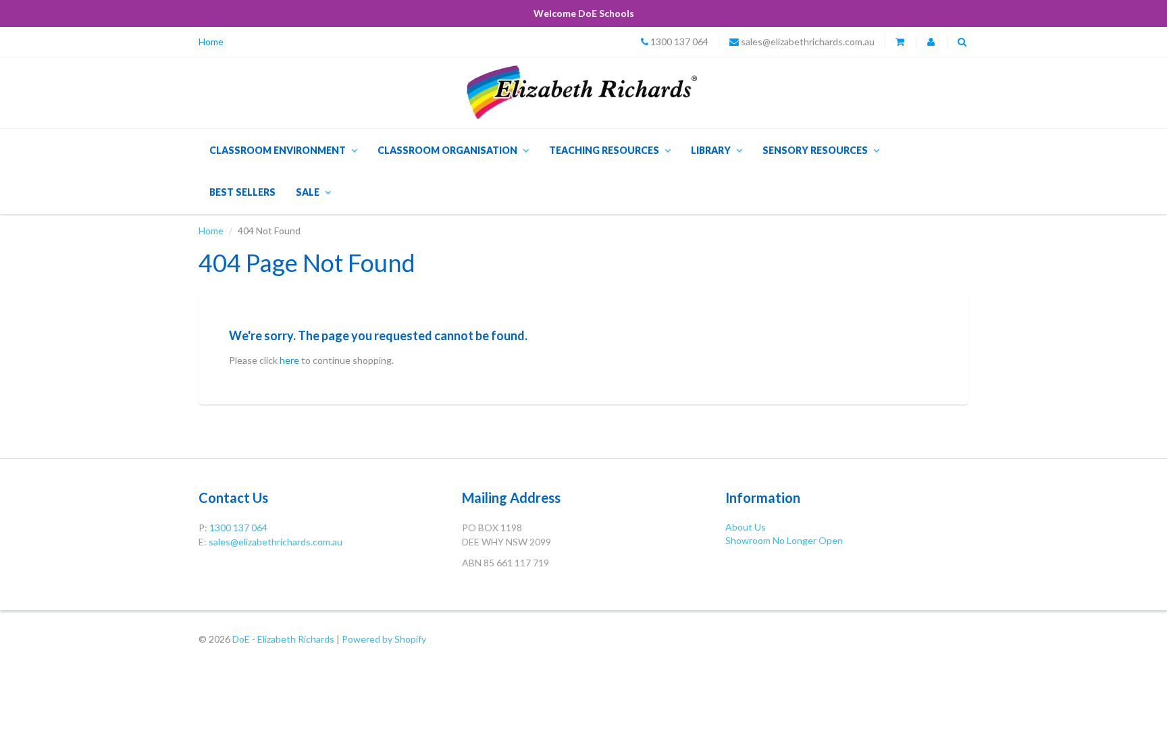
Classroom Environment (277, 150)
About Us (745, 527)
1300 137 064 (679, 41)
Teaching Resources (604, 150)
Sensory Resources (815, 150)
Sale (307, 192)
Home (211, 41)
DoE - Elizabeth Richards (283, 639)
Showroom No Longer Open (784, 540)
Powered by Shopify (384, 639)
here (289, 360)
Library (711, 150)
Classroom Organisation (447, 150)
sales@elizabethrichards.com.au (808, 41)
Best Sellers (242, 192)
